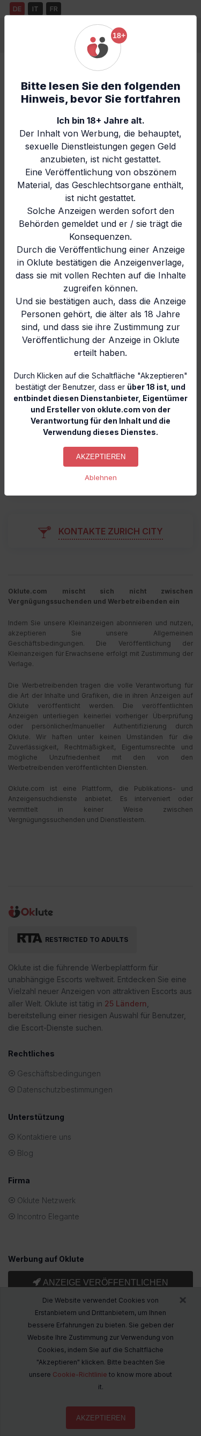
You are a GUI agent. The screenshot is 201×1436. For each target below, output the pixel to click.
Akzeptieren (100, 457)
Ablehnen (101, 478)
